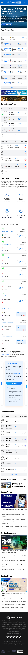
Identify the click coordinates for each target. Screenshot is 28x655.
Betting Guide (6, 492)
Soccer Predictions (8, 480)
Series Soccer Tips (8, 104)
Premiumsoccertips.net (8, 270)
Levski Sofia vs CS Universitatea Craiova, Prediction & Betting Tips (18, 485)
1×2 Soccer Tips (7, 412)
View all (24, 479)
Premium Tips (19, 353)
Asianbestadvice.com (7, 283)
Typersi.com (6, 37)
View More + (14, 87)
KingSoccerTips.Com (7, 231)
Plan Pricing (5, 348)
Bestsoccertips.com (7, 257)
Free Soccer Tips (7, 30)
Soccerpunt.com (7, 49)
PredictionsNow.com (7, 296)
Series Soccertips (5, 354)
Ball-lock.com (7, 54)
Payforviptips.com (6, 244)
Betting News (6, 576)
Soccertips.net (7, 43)
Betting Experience (8, 533)
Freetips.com (6, 60)
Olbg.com (6, 65)
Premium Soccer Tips (9, 225)
